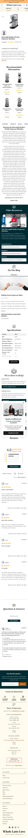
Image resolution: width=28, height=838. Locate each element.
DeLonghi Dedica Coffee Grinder (19, 85)
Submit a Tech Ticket (19, 740)
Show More (14, 362)
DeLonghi (5, 42)
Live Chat (22, 711)
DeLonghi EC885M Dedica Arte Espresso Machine (7, 86)
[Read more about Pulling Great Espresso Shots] (14, 283)
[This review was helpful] (22, 508)
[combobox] (20, 477)
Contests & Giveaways (7, 798)
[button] (1, 5)
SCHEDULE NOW (13, 433)
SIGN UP (22, 684)
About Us (4, 806)
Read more (4, 502)
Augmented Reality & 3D (8, 796)
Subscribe (5, 823)
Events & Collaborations (8, 812)
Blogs (4, 792)
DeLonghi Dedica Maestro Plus (19, 109)
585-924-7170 (16, 711)
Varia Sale (8, 8)
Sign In (4, 775)
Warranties (5, 787)
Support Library (11, 740)
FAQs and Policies (6, 815)
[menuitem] (14, 775)
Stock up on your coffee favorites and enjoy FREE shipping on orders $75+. (14, 1)
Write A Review (14, 466)
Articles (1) (14, 275)
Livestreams (5, 821)
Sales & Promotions (7, 785)
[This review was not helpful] (24, 508)
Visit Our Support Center (9, 386)
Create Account (6, 777)
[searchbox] (8, 473)
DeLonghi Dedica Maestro (7, 109)
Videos (4, 794)
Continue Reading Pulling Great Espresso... (11, 315)
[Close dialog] (23, 402)
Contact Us (5, 808)
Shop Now (8, 10)
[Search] (24, 5)
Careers (4, 810)
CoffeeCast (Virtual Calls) (8, 819)
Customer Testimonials (7, 817)
